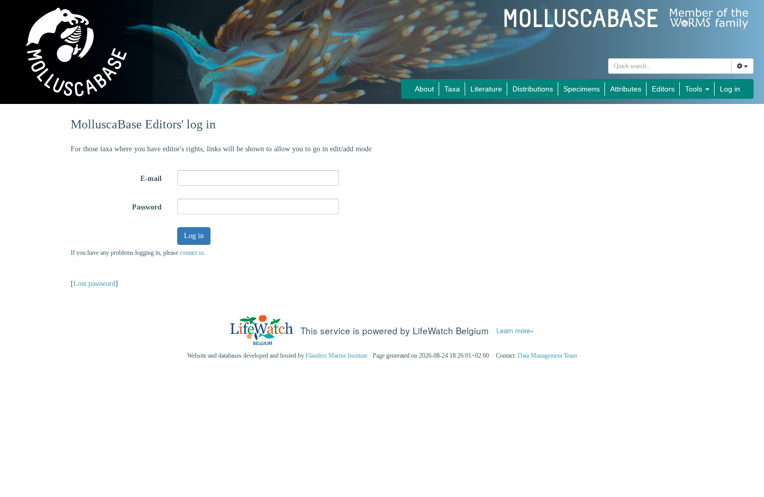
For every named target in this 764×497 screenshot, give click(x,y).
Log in (730, 89)
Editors (663, 89)
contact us (192, 252)
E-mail (151, 178)
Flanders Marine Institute (336, 355)
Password (147, 207)
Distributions (532, 89)
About (424, 89)
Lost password (94, 283)
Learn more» (515, 330)
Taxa (452, 89)
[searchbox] (670, 66)
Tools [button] (694, 89)
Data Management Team (547, 355)
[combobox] (670, 66)
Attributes (625, 89)
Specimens (581, 89)
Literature (486, 89)
